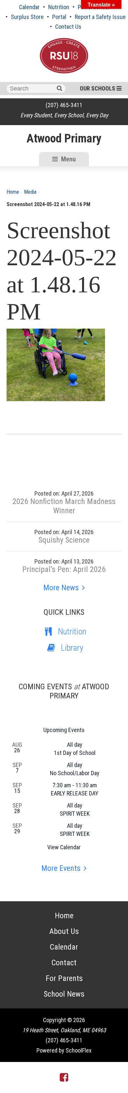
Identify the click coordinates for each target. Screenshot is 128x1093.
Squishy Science (64, 540)
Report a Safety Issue (100, 16)
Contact (64, 962)
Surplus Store (27, 16)
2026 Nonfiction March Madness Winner (64, 506)
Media (30, 192)
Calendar (29, 7)
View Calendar (64, 847)
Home (13, 192)
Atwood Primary (64, 138)
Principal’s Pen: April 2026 (64, 569)
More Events (60, 868)
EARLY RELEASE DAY (74, 793)
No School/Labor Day (74, 773)
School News (64, 994)
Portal (59, 16)
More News (61, 587)
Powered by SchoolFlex (64, 1050)
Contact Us (68, 26)
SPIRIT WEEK (75, 813)
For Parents (64, 978)
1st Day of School (75, 752)
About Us (64, 931)
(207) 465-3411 (64, 105)
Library (72, 648)
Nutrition (58, 7)
